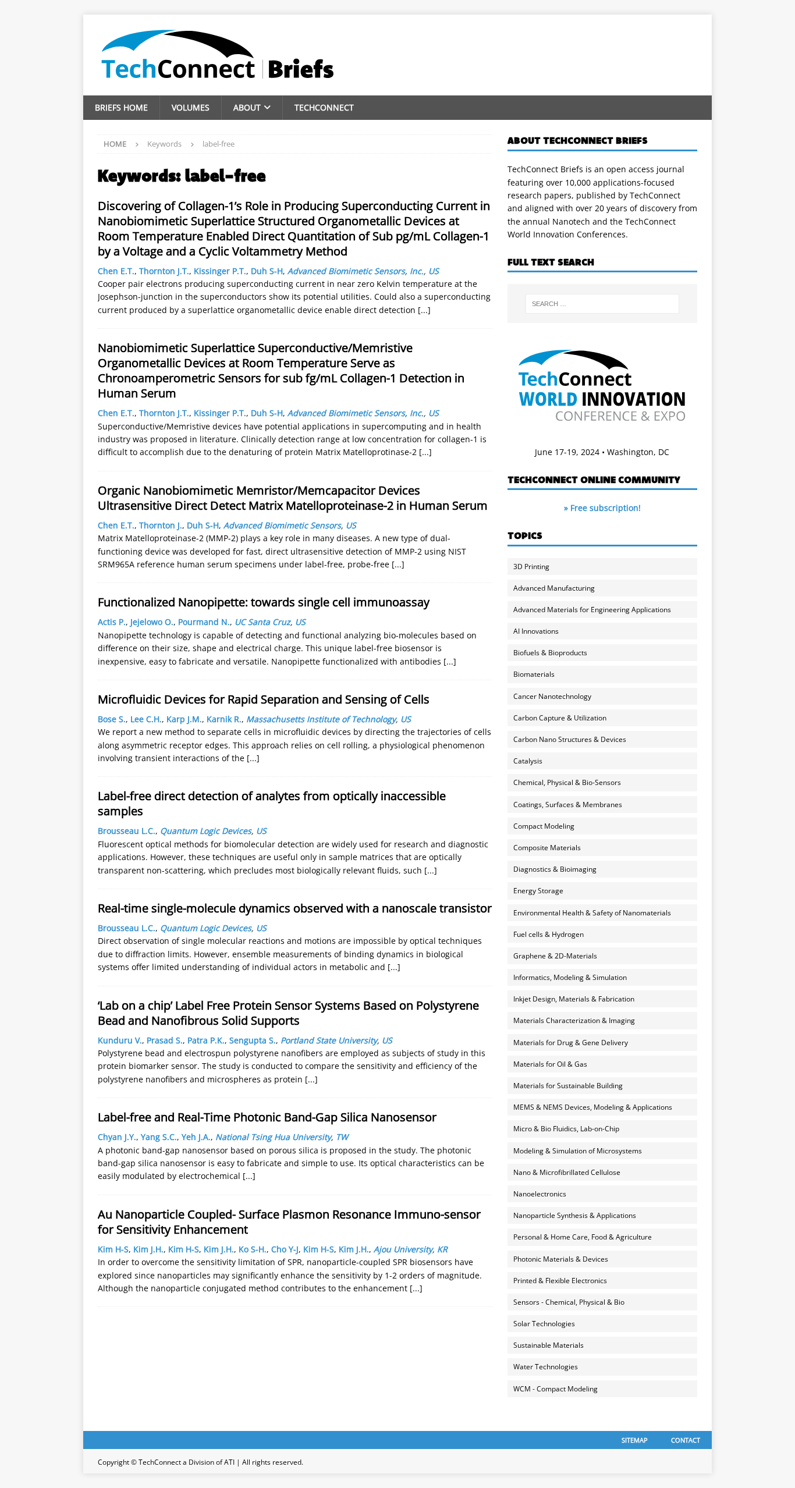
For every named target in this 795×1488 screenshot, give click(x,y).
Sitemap (635, 1440)
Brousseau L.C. (126, 830)
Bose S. (112, 719)
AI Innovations (536, 631)
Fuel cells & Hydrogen (548, 934)
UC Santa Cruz (262, 621)
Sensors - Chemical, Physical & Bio (568, 1302)
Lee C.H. (146, 719)
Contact (685, 1440)
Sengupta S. (252, 1040)
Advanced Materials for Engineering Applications (592, 610)
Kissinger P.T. (220, 270)
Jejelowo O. (151, 621)
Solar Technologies (544, 1324)
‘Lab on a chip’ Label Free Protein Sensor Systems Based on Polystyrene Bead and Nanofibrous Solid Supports (288, 1012)
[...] (424, 309)
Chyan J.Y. (117, 1136)
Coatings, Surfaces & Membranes (567, 804)
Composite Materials (547, 848)
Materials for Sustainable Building (568, 1086)
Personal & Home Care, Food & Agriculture (582, 1237)
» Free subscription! (602, 507)
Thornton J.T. (164, 270)
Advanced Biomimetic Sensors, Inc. (356, 270)
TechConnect (324, 107)
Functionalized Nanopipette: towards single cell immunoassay (264, 602)
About (247, 107)
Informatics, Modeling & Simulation (570, 977)
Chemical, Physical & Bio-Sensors (567, 782)
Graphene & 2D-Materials (555, 956)
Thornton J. (160, 525)
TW (342, 1136)
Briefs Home (121, 107)
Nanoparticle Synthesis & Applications (574, 1215)
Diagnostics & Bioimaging (555, 869)
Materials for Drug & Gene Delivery (570, 1042)
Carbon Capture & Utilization (559, 718)
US (433, 270)
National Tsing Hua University (273, 1136)
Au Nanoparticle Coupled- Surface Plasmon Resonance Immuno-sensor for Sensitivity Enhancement (289, 1221)
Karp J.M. (184, 719)
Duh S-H (267, 270)
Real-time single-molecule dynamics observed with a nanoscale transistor (295, 908)
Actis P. (112, 621)
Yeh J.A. (196, 1136)
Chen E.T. (116, 270)
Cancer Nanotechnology (552, 696)
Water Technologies (545, 1367)
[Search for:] (602, 304)
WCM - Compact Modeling (555, 1389)
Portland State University (329, 1040)
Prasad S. (165, 1040)
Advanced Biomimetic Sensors (282, 525)
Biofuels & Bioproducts (550, 653)
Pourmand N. (204, 621)
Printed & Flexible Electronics (560, 1280)
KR (442, 1249)
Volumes (191, 107)
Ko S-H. (253, 1249)
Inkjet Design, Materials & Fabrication (573, 999)
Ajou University (403, 1249)
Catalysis (527, 761)
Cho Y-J (285, 1249)
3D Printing (531, 566)
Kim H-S (113, 1249)
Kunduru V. (120, 1040)
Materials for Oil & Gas (550, 1064)
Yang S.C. (159, 1136)
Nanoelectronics (539, 1194)
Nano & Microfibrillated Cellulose (566, 1172)
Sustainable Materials (548, 1345)
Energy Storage (538, 891)
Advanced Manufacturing (554, 588)
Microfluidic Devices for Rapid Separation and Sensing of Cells (264, 699)
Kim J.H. (148, 1249)
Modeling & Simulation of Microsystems (577, 1151)
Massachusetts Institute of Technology (321, 719)
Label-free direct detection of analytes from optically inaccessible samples (272, 803)
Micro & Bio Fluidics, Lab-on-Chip (566, 1129)
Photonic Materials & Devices (560, 1259)
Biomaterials (534, 674)
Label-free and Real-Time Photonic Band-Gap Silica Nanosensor (267, 1117)
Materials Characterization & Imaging (574, 1020)
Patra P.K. (206, 1040)
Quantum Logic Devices (205, 830)
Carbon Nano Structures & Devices (569, 739)
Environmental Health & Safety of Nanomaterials (592, 913)
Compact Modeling (543, 826)
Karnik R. (224, 719)
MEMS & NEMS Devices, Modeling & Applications (592, 1107)
